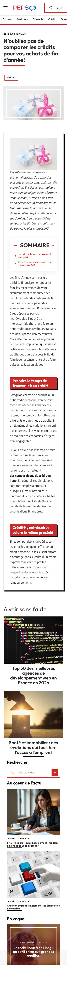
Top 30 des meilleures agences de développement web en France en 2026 (33, 675)
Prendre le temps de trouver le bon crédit (35, 255)
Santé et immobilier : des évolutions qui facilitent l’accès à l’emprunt (33, 747)
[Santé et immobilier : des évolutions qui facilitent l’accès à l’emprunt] (33, 714)
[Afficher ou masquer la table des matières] (52, 246)
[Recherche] (51, 8)
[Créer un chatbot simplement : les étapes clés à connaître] (33, 874)
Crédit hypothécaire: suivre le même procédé (35, 263)
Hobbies (30, 942)
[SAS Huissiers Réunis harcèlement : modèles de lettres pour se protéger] (33, 811)
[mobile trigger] (6, 7)
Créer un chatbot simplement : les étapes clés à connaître (33, 907)
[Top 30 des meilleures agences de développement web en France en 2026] (33, 640)
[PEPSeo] (24, 7)
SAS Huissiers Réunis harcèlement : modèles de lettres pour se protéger (33, 844)
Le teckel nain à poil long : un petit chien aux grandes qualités (33, 951)
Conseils (11, 838)
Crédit (11, 77)
